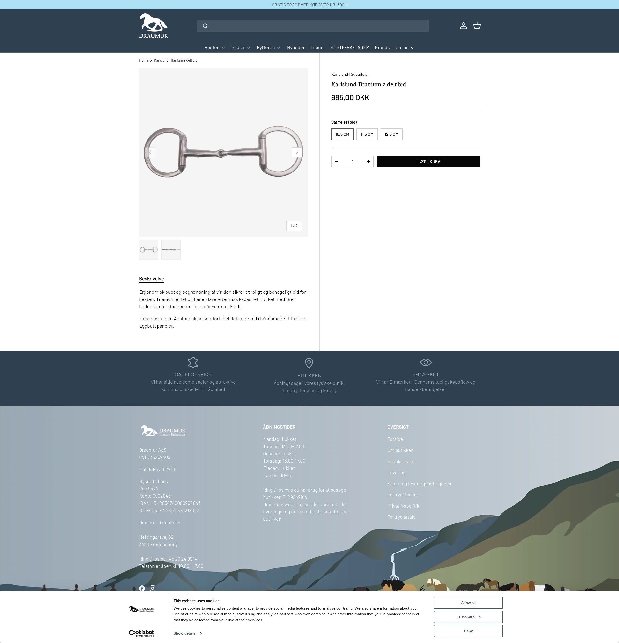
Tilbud (317, 47)
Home (143, 60)
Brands (382, 47)
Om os (402, 47)
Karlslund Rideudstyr (350, 74)
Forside (395, 439)
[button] (477, 25)
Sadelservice (401, 461)
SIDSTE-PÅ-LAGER (349, 47)
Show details (185, 633)
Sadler (238, 47)
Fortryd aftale (401, 517)
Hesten (212, 47)
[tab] (151, 278)
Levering (396, 472)
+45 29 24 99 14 (182, 558)
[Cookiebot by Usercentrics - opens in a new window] (141, 633)
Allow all (468, 603)
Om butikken (400, 450)
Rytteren (266, 47)
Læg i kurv (428, 161)
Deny (468, 631)
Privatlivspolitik (403, 505)
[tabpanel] (223, 308)
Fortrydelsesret (403, 494)
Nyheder (296, 47)
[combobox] (313, 26)
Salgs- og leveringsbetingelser (419, 483)
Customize (466, 617)
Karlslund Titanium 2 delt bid (176, 60)
